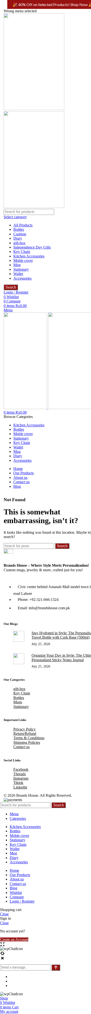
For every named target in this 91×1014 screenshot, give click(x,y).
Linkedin (20, 787)
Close (4, 914)
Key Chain (21, 252)
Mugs (17, 702)
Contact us (21, 747)
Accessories (22, 278)
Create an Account (14, 939)
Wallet (18, 274)
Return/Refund (24, 734)
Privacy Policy (24, 729)
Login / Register (22, 901)
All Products (23, 225)
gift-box (19, 243)
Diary (17, 238)
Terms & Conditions (28, 738)
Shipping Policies (26, 742)
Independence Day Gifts (32, 247)
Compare (17, 897)
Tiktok (18, 783)
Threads (19, 774)
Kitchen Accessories (28, 256)
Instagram (20, 778)
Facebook (20, 769)
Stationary (21, 269)
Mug (17, 265)
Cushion (19, 234)
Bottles (18, 229)
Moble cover (23, 260)
